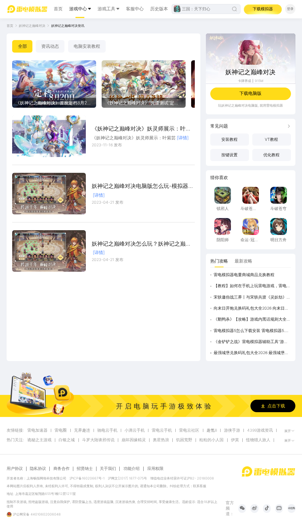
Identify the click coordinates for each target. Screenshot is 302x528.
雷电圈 (61, 430)
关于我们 (108, 469)
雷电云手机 (162, 430)
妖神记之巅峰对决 (32, 26)
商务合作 (61, 469)
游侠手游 (232, 430)
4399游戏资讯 (260, 430)
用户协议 (15, 469)
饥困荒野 (184, 440)
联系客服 (199, 486)
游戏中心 (78, 8)
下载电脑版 (250, 93)
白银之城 (67, 440)
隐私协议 (38, 469)
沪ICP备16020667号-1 (87, 478)
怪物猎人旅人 (258, 440)
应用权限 (155, 468)
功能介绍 (131, 468)
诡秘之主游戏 (39, 440)
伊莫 (235, 440)
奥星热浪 (161, 440)
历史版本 (159, 8)
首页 (58, 8)
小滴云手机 (134, 430)
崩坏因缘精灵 (134, 440)
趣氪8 (212, 430)
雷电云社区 (189, 430)
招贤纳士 (85, 469)
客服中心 (135, 8)
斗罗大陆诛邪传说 (98, 440)
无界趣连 (82, 430)
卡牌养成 (244, 81)
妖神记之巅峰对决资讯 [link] (67, 26)
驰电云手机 (107, 430)
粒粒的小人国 (211, 440)
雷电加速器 (37, 430)
